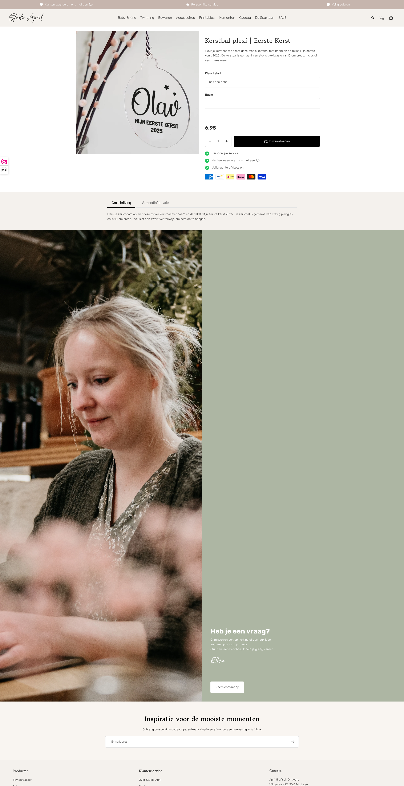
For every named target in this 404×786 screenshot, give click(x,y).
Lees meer (220, 60)
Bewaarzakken (22, 780)
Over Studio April (150, 780)
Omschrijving (121, 203)
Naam (209, 94)
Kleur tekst (213, 73)
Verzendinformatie (155, 203)
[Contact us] (381, 18)
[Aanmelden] (293, 742)
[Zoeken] (372, 18)
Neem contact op (227, 687)
